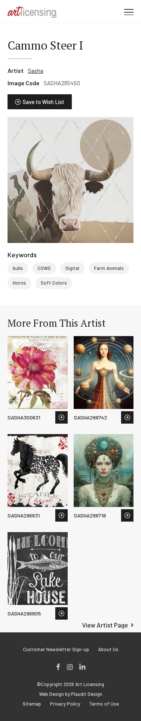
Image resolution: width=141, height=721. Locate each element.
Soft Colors (54, 283)
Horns (19, 283)
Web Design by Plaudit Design (70, 694)
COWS (44, 268)
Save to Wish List (43, 101)
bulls (18, 268)
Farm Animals (109, 268)
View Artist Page (105, 625)
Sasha (35, 70)
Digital (72, 268)
